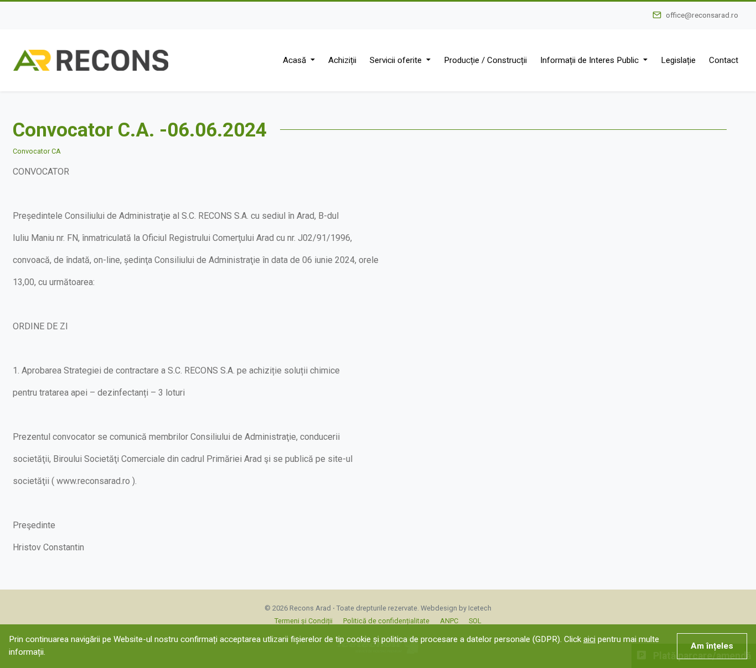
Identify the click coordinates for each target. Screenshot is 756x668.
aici (589, 639)
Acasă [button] (295, 60)
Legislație (678, 60)
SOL (475, 621)
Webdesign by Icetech (456, 608)
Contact (723, 60)
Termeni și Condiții (304, 621)
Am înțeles (712, 646)
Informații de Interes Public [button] (590, 60)
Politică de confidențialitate (386, 621)
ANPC (449, 621)
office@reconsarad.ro (702, 14)
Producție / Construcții (485, 60)
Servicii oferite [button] (397, 60)
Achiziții (342, 60)
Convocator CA (37, 151)
